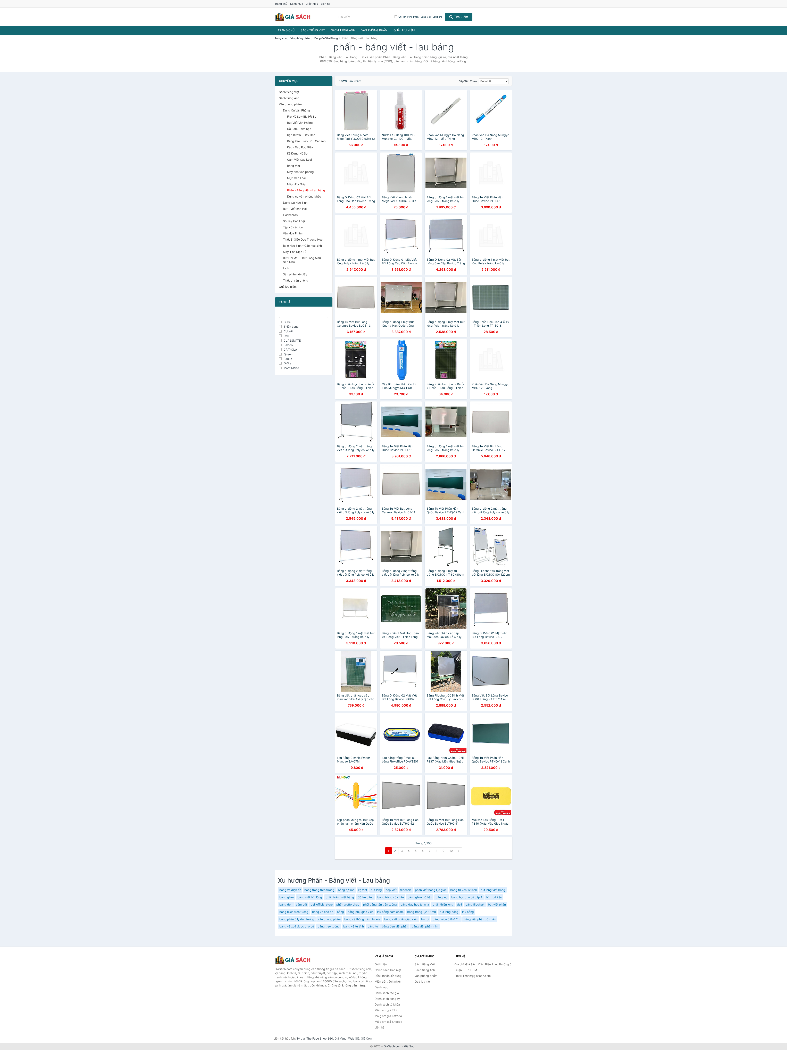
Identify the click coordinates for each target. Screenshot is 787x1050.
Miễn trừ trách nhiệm (388, 981)
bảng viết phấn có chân (480, 919)
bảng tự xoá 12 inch (463, 890)
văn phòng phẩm (329, 919)
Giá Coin (366, 1038)
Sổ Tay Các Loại (294, 221)
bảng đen (285, 904)
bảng (340, 912)
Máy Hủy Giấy (296, 184)
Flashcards (290, 215)
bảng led (442, 897)
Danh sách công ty (387, 998)
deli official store (322, 904)
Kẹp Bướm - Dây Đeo (301, 135)
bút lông (376, 890)
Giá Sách (410, 1046)
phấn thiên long (443, 904)
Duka (287, 322)
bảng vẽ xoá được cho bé (296, 926)
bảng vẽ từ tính (353, 926)
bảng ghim (286, 897)
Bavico (288, 345)
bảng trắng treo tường (319, 890)
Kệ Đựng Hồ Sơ (297, 153)
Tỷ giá (301, 1038)
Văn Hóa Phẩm (293, 233)
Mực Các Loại (296, 178)
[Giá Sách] (295, 960)
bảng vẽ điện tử (290, 890)
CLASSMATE (292, 340)
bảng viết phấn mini (425, 926)
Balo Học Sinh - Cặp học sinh (302, 245)
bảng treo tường (329, 926)
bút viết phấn (497, 904)
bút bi (425, 919)
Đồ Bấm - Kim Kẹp (299, 129)
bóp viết (391, 890)
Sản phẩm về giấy (295, 274)
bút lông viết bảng (493, 890)
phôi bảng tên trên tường (380, 904)
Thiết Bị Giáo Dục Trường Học (303, 239)
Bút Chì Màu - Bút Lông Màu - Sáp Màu (303, 260)
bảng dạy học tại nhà (414, 904)
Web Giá (353, 1038)
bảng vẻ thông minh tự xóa (362, 919)
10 (451, 850)
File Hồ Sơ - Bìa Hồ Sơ (301, 116)
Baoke (288, 358)
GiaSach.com (392, 1046)
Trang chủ (281, 3)
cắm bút (301, 904)
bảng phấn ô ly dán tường (296, 919)
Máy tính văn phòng (300, 172)
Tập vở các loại (293, 227)
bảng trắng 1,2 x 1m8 (421, 912)
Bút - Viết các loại (295, 208)
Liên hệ (325, 3)
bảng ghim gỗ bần (419, 897)
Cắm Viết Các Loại (299, 159)
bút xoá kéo (494, 897)
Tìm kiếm (460, 17)
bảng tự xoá (346, 890)
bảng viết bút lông (309, 897)
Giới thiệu (312, 3)
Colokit (288, 331)
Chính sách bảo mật (388, 970)
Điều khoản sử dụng (388, 975)
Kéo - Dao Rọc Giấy (300, 147)
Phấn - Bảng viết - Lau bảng (306, 190)
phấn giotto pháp (347, 904)
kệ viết (362, 890)
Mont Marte (291, 368)
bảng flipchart (474, 904)
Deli (286, 336)
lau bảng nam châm (390, 912)
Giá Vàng (341, 1038)
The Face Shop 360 (319, 1038)
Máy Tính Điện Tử (294, 251)
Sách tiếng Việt (313, 30)
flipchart (405, 890)
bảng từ (372, 926)
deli (459, 904)
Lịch (286, 268)
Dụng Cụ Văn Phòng (326, 38)
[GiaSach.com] (293, 17)
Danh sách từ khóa (387, 1004)
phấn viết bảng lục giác (431, 890)
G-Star (288, 363)
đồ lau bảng (366, 897)
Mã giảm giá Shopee (388, 1021)
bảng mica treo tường (293, 912)
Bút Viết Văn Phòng (300, 122)
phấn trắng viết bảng (340, 897)
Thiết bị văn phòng (295, 280)
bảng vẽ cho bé (322, 912)
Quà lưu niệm (404, 30)
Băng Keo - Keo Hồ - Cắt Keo (306, 141)
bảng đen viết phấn (395, 926)
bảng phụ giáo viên (360, 912)
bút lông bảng (449, 912)
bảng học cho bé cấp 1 (466, 897)
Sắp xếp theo (468, 81)
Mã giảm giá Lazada (388, 1016)
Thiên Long (291, 326)
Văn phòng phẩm (374, 30)
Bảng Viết (293, 165)
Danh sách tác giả (387, 993)
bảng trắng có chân (390, 897)
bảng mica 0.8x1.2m (446, 919)
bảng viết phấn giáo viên (400, 919)
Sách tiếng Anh (343, 30)
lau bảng (468, 912)
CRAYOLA (290, 349)
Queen (288, 354)
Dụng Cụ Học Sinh (295, 202)
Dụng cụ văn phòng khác (304, 196)
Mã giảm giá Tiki (386, 1010)
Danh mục (296, 3)
